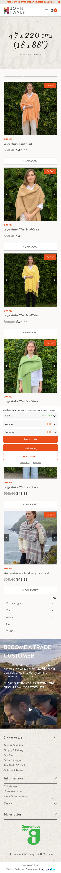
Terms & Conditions (13, 745)
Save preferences (30, 456)
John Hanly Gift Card (14, 765)
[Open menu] (46, 10)
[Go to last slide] (6, 108)
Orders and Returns (13, 770)
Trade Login (12, 786)
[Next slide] (54, 108)
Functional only (30, 448)
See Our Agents (15, 791)
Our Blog (8, 755)
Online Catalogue (12, 760)
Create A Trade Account (16, 796)
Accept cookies (31, 439)
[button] (30, 710)
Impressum (37, 462)
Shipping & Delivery (13, 750)
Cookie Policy (25, 462)
